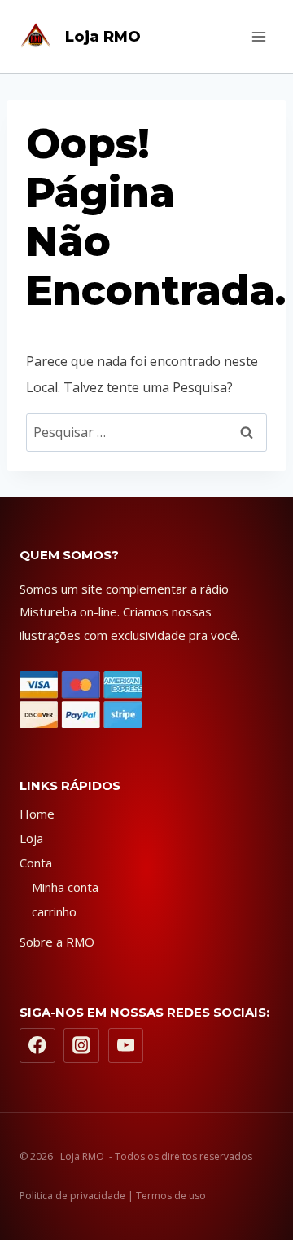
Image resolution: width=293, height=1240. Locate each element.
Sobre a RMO (57, 941)
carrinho (54, 911)
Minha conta (65, 887)
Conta (36, 862)
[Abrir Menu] (258, 36)
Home (37, 813)
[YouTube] (126, 1046)
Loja (31, 838)
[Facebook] (37, 1046)
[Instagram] (81, 1046)
